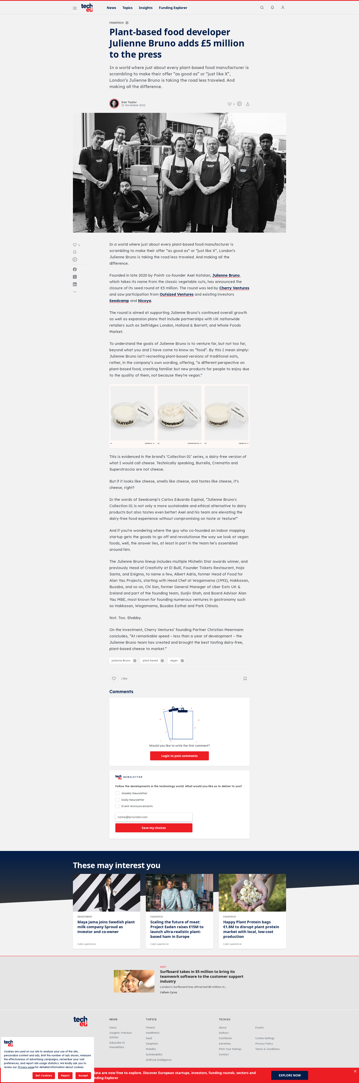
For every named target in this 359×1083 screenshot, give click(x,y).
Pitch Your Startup (230, 1049)
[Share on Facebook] (75, 269)
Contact (224, 1054)
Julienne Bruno (226, 275)
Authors (223, 1033)
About (222, 1027)
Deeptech (152, 1043)
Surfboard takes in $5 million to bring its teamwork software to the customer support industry (201, 976)
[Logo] (88, 7)
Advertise (225, 1043)
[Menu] (75, 9)
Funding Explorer (173, 7)
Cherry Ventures (234, 288)
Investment (84, 916)
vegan (174, 660)
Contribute (225, 1038)
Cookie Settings (264, 1038)
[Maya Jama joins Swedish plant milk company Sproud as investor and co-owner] (106, 893)
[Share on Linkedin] (75, 284)
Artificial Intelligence (158, 1060)
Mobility (151, 1049)
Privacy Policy (264, 1043)
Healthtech (152, 1033)
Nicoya (144, 300)
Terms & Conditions (267, 1049)
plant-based (150, 660)
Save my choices (154, 828)
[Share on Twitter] (75, 277)
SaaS (149, 1038)
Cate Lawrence (86, 944)
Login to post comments (179, 756)
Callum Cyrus (168, 992)
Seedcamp (119, 300)
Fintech (150, 1027)
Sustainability (154, 1054)
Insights (146, 7)
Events (259, 1027)
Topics (127, 7)
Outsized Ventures (177, 294)
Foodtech (116, 22)
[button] (179, 416)
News (111, 7)
